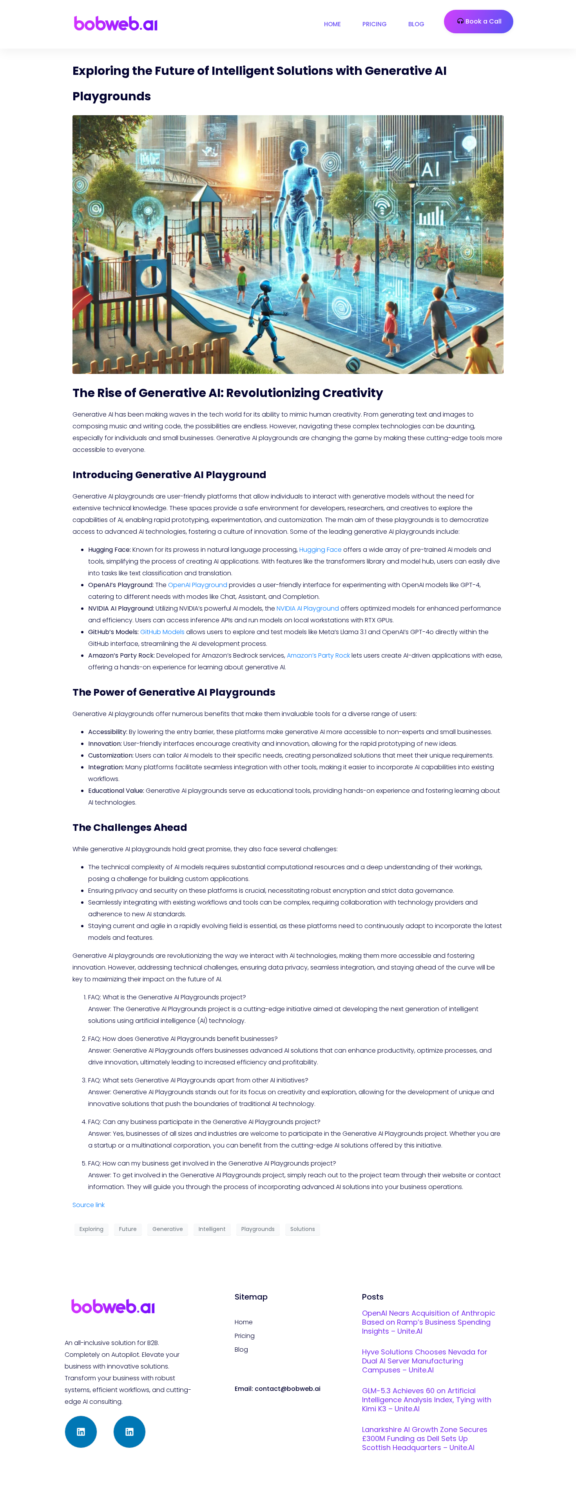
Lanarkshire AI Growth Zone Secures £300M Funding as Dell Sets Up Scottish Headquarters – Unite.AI (424, 1438)
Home (332, 24)
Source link (88, 1204)
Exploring (91, 1229)
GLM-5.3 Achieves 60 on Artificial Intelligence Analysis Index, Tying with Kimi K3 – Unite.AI (426, 1400)
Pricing (374, 24)
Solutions (302, 1229)
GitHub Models (162, 631)
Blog (416, 24)
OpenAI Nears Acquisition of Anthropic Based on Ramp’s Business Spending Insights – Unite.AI (428, 1322)
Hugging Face (320, 549)
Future (128, 1229)
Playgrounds (258, 1229)
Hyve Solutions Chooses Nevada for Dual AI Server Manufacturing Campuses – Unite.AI (424, 1361)
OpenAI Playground (197, 584)
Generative (167, 1229)
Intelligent (212, 1229)
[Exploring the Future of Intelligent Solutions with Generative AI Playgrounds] (288, 243)
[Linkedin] (81, 1432)
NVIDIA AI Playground (308, 608)
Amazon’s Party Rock (318, 655)
